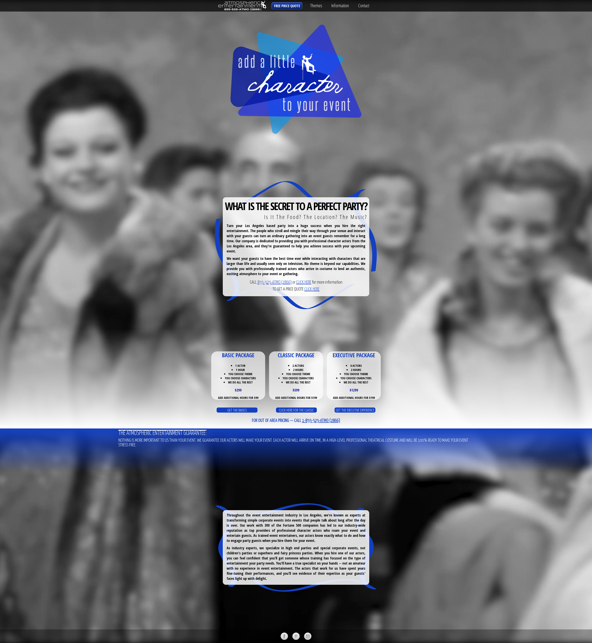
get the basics (237, 410)
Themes (316, 5)
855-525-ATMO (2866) (274, 282)
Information (340, 5)
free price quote (287, 5)
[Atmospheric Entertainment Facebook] (284, 636)
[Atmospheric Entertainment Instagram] (307, 636)
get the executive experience (355, 410)
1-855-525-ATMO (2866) (321, 420)
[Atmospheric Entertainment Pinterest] (296, 636)
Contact (363, 5)
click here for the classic (296, 410)
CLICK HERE (303, 282)
